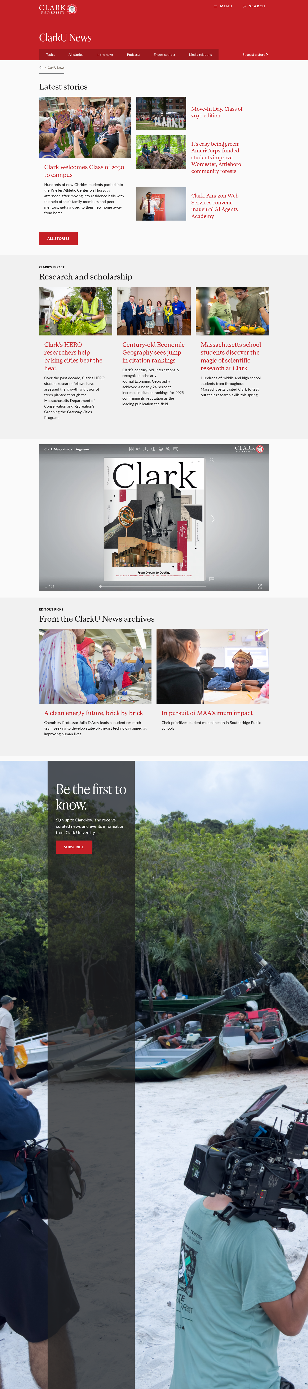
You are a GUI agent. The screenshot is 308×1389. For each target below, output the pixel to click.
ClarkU (41, 67)
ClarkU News (65, 37)
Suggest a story (254, 54)
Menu (226, 6)
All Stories (58, 238)
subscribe (74, 847)
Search (257, 6)
